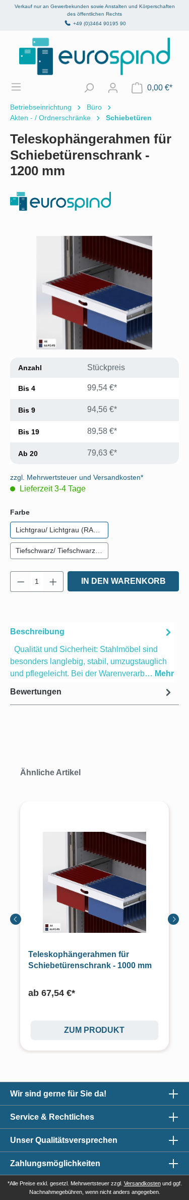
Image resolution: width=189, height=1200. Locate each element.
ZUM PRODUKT (94, 1030)
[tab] (92, 652)
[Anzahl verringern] (20, 581)
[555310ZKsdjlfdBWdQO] (94, 292)
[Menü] (21, 87)
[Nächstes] (173, 919)
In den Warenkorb (123, 581)
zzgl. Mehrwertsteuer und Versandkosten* (76, 477)
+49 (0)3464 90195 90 (99, 23)
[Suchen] (89, 88)
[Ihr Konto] (113, 88)
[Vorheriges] (15, 919)
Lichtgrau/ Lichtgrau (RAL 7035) (62, 530)
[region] (94, 292)
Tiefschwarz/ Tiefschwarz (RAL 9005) (62, 550)
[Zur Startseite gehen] (94, 56)
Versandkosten (142, 1183)
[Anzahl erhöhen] (53, 581)
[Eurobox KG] (94, 201)
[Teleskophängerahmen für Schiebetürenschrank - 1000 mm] (94, 882)
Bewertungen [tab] (35, 691)
